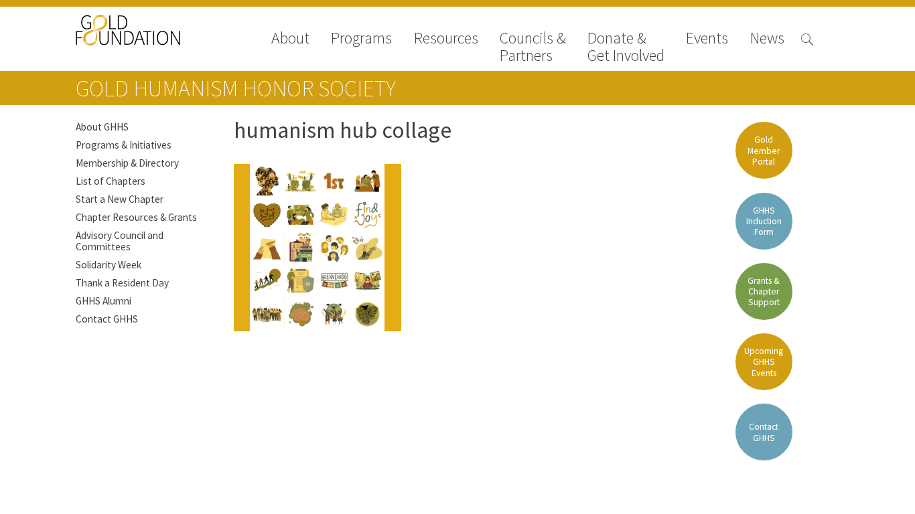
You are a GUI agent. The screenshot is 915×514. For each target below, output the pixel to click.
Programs (361, 39)
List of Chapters (110, 181)
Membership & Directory (127, 163)
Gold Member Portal (764, 150)
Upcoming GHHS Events (763, 362)
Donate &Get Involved (625, 46)
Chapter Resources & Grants (136, 217)
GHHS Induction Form (764, 221)
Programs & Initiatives (123, 145)
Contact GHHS (107, 319)
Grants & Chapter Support (764, 291)
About (290, 39)
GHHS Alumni (103, 301)
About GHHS (102, 127)
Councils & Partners (533, 46)
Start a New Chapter (119, 199)
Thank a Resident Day (122, 283)
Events (707, 39)
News (767, 39)
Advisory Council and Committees (119, 241)
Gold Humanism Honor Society (236, 88)
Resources (446, 39)
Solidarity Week (108, 265)
